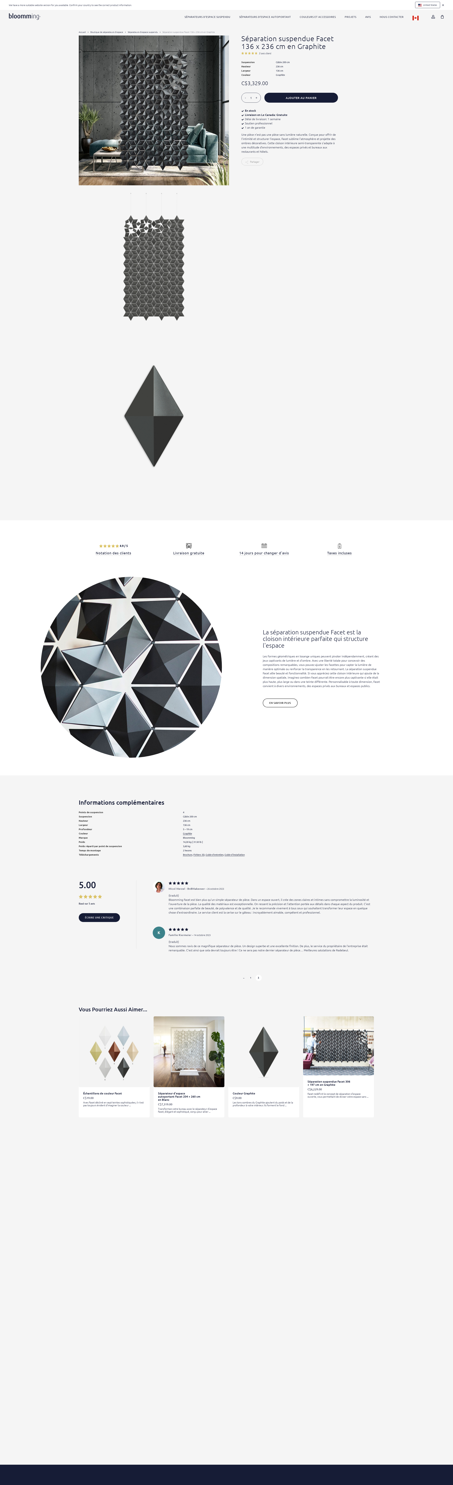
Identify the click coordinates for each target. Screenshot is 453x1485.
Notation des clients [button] (113, 553)
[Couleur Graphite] (263, 1051)
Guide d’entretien (214, 854)
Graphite (187, 833)
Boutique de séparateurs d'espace (106, 32)
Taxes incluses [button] (339, 553)
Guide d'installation (235, 854)
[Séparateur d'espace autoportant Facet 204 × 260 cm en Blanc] (189, 1051)
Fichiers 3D (199, 854)
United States (430, 5)
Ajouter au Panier (301, 98)
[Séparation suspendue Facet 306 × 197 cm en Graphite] (338, 1045)
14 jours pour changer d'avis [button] (264, 553)
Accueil (82, 32)
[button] (280, 703)
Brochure (187, 854)
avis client (265, 53)
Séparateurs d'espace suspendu (143, 32)
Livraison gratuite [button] (188, 553)
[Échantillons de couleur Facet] (114, 1051)
